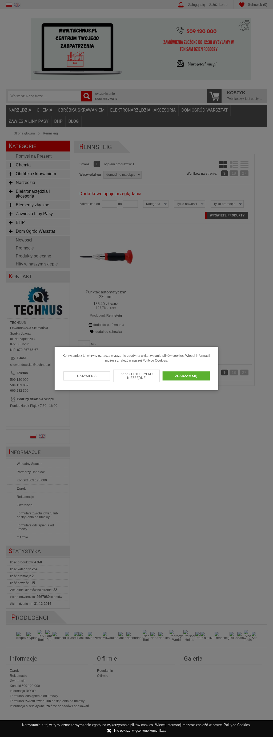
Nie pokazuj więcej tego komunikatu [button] (140, 730)
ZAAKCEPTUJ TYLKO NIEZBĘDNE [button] (136, 376)
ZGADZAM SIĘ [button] (186, 376)
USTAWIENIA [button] (87, 376)
